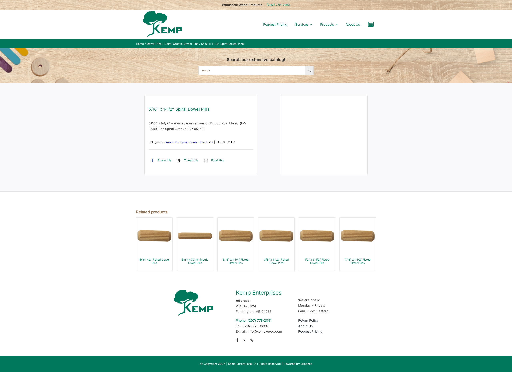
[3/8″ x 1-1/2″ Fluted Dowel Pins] (276, 220)
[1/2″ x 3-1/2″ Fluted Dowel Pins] (317, 220)
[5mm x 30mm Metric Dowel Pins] (195, 220)
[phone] (252, 340)
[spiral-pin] (324, 135)
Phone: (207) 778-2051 (254, 320)
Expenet (306, 363)
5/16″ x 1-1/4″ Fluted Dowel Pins (236, 261)
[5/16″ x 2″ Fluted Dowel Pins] (154, 220)
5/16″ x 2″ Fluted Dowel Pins (154, 261)
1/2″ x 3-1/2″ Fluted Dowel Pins (317, 261)
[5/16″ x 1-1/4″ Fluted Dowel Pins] (236, 220)
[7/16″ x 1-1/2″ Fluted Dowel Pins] (358, 220)
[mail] (244, 340)
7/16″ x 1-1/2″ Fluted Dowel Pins (358, 261)
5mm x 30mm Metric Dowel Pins (195, 261)
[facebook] (237, 340)
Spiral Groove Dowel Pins (196, 142)
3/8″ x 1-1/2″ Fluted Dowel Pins (276, 261)
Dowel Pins (171, 142)
